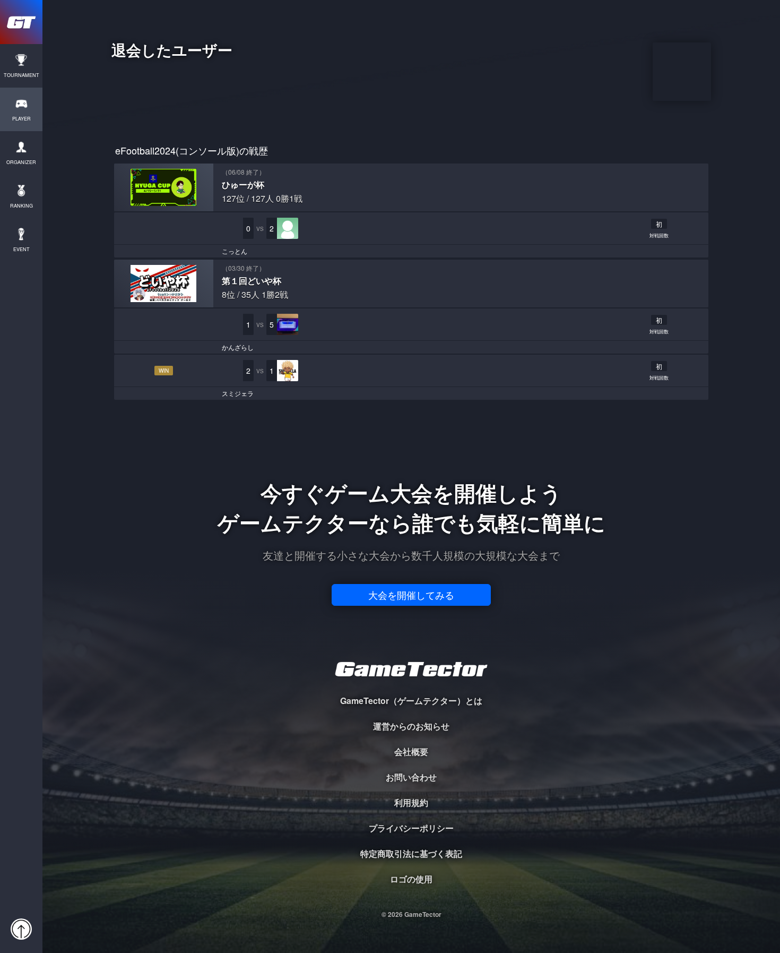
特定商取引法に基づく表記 (411, 853)
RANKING (21, 205)
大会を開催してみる (411, 595)
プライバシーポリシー (411, 828)
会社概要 (411, 751)
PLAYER (21, 118)
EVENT (21, 249)
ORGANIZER (21, 162)
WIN (164, 370)
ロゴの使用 (411, 879)
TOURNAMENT (21, 75)
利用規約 (411, 802)
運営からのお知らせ (411, 726)
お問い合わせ (411, 777)
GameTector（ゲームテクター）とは (411, 700)
